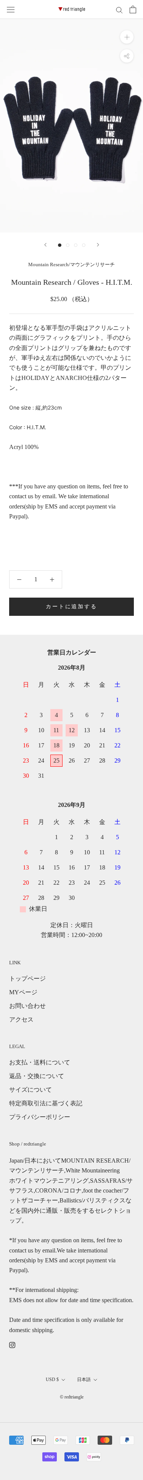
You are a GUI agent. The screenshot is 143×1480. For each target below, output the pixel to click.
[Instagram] (12, 1344)
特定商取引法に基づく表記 (45, 1103)
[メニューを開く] (10, 9)
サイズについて (30, 1089)
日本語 (84, 1379)
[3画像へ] (75, 245)
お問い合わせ (27, 1006)
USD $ (52, 1379)
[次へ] (98, 244)
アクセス (21, 1019)
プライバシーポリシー (39, 1117)
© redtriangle (72, 1397)
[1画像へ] (59, 245)
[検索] (119, 9)
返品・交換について (36, 1076)
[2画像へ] (67, 245)
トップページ (27, 978)
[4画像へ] (83, 245)
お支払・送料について (39, 1062)
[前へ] (45, 244)
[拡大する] (126, 37)
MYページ (23, 992)
